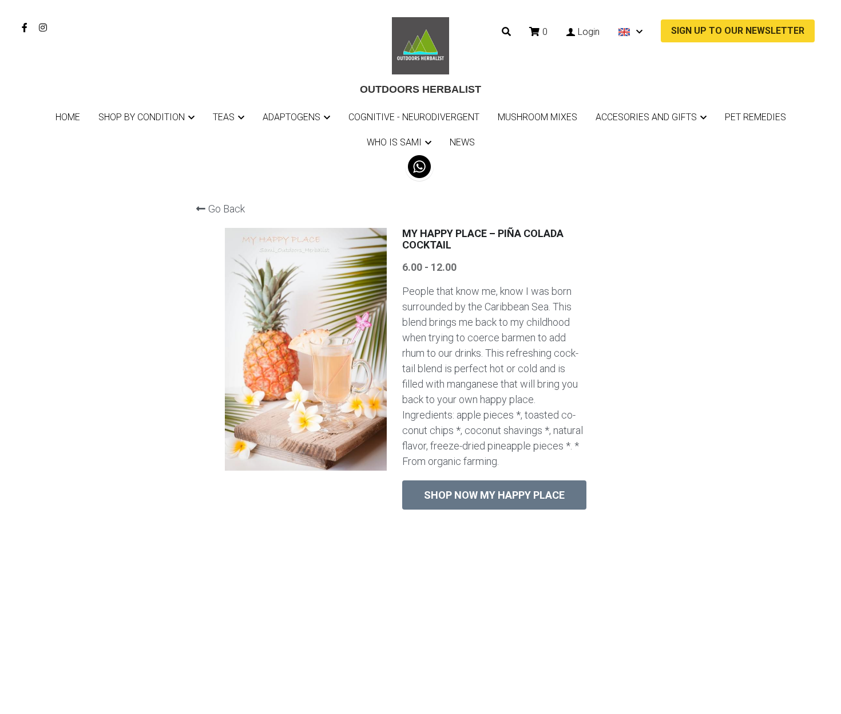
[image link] (420, 45)
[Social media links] (24, 27)
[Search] (506, 32)
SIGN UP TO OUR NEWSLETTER (737, 30)
